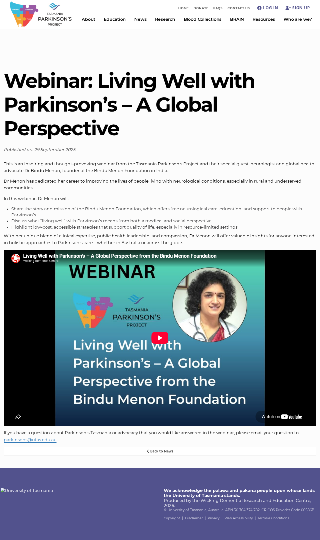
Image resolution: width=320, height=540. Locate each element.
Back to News (161, 451)
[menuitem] (183, 8)
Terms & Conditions (273, 518)
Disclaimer (194, 518)
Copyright (172, 518)
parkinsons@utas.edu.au (30, 439)
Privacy (214, 518)
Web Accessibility (238, 518)
